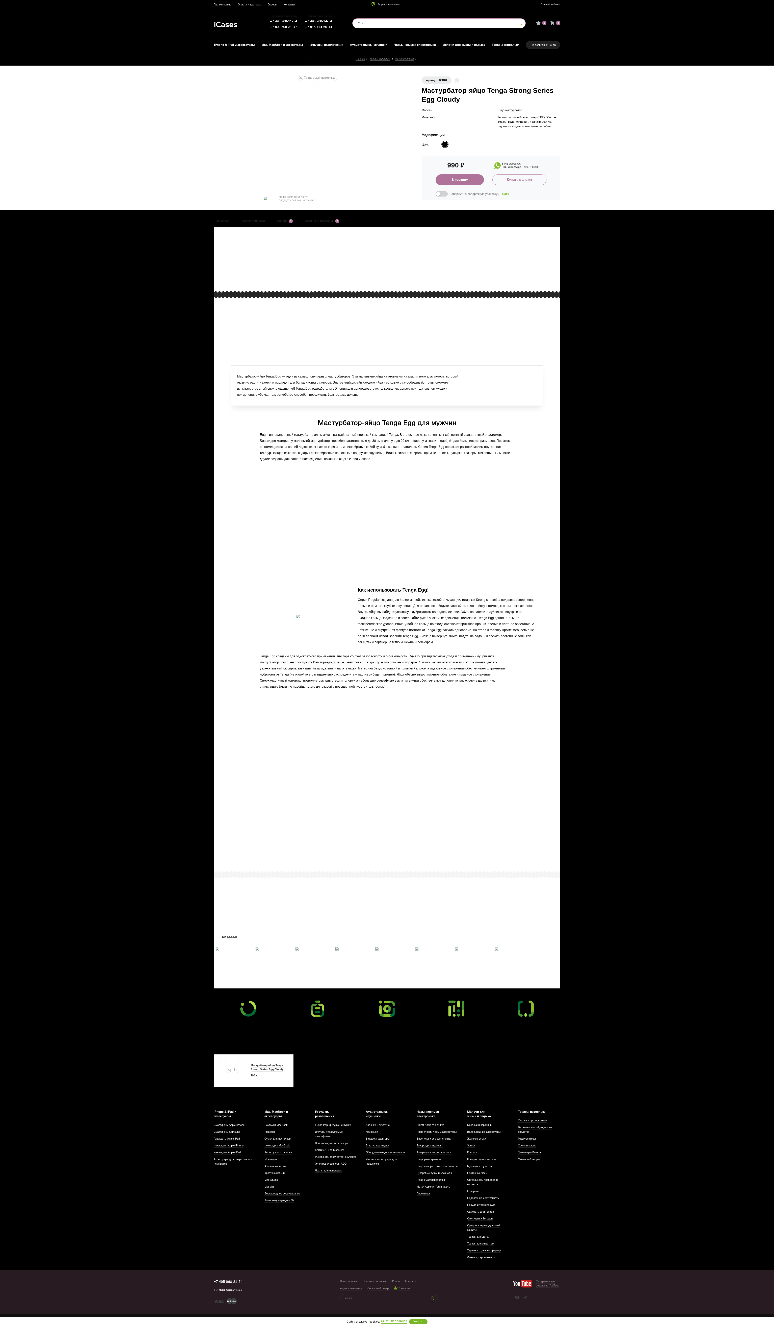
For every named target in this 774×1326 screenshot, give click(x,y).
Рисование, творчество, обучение (335, 1156)
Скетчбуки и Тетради (480, 1218)
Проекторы (423, 1193)
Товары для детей (478, 1236)
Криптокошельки (274, 1172)
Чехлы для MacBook (277, 1145)
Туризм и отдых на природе (484, 1250)
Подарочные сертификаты (483, 1197)
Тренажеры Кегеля (529, 1152)
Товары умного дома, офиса (434, 1152)
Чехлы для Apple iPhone (228, 1145)
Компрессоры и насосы (481, 1159)
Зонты (471, 1145)
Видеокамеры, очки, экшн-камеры (437, 1166)
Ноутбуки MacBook (276, 1124)
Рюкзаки (269, 1131)
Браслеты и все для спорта (433, 1138)
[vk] (517, 1297)
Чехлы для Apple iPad (227, 1152)
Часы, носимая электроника (415, 44)
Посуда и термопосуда (481, 1204)
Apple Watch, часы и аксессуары (437, 1131)
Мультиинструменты (479, 1166)
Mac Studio (271, 1179)
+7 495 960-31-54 (283, 21)
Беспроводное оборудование (282, 1193)
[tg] (525, 1297)
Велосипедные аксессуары (483, 1131)
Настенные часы (477, 1172)
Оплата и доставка (249, 4)
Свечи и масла (527, 1145)
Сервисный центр (378, 1288)
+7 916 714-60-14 (318, 27)
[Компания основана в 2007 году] (229, 23)
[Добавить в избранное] (457, 80)
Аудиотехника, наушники (368, 44)
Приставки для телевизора (331, 1143)
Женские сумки (476, 1138)
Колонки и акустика (378, 1124)
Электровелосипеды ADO (330, 1163)
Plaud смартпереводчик (431, 1179)
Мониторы (270, 1159)
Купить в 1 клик (519, 179)
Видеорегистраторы (429, 1159)
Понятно (418, 1322)
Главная (360, 58)
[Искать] (520, 23)
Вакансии (404, 1288)
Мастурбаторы (404, 58)
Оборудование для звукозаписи (385, 1152)
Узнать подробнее (394, 1321)
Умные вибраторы (529, 1159)
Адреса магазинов (389, 4)
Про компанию (222, 4)
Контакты (289, 4)
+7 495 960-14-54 (318, 21)
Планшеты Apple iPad (227, 1138)
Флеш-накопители (275, 1166)
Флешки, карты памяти (481, 1257)
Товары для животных (480, 1243)
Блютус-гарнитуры (377, 1145)
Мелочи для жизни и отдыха (463, 44)
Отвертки (473, 1191)
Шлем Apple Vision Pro (430, 1124)
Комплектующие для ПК (279, 1200)
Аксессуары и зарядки (278, 1152)
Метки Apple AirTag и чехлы (433, 1186)
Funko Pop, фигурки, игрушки (333, 1124)
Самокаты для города (480, 1211)
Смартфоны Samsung (227, 1131)
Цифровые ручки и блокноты (434, 1172)
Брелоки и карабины (479, 1124)
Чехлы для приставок (328, 1170)
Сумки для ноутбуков (277, 1138)
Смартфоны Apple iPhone (229, 1124)
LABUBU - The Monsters (329, 1149)
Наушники (372, 1131)
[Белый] (445, 144)
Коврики (472, 1152)
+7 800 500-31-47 (283, 27)
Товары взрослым (505, 44)
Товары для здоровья (430, 1145)
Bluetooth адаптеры (377, 1138)
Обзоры (272, 4)
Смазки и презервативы (532, 1120)
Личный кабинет (550, 4)
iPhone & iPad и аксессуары (234, 44)
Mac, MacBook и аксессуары (282, 44)
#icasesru (230, 937)
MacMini (269, 1186)
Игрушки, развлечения (326, 44)
